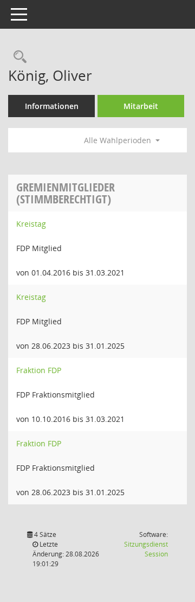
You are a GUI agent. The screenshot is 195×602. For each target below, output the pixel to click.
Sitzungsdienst (146, 549)
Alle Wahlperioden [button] (118, 140)
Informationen (52, 106)
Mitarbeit (140, 106)
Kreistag (31, 224)
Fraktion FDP (38, 370)
